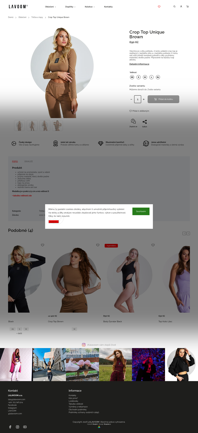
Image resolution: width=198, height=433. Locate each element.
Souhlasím (141, 211)
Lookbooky (73, 401)
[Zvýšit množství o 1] (144, 99)
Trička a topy (45, 211)
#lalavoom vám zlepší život (101, 344)
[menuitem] (53, 6)
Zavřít (170, 131)
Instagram (12, 408)
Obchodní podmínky (78, 409)
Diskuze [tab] (29, 161)
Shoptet (95, 424)
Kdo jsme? (73, 398)
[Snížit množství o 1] (131, 99)
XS (13, 329)
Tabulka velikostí (76, 404)
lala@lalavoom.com (16, 399)
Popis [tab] (15, 161)
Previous (184, 233)
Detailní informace (139, 64)
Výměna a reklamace (78, 407)
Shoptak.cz (107, 424)
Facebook (12, 405)
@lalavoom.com (15, 414)
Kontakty (72, 395)
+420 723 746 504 (15, 402)
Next (188, 233)
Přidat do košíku (166, 99)
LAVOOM (12, 411)
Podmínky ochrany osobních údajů (84, 412)
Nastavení (54, 222)
